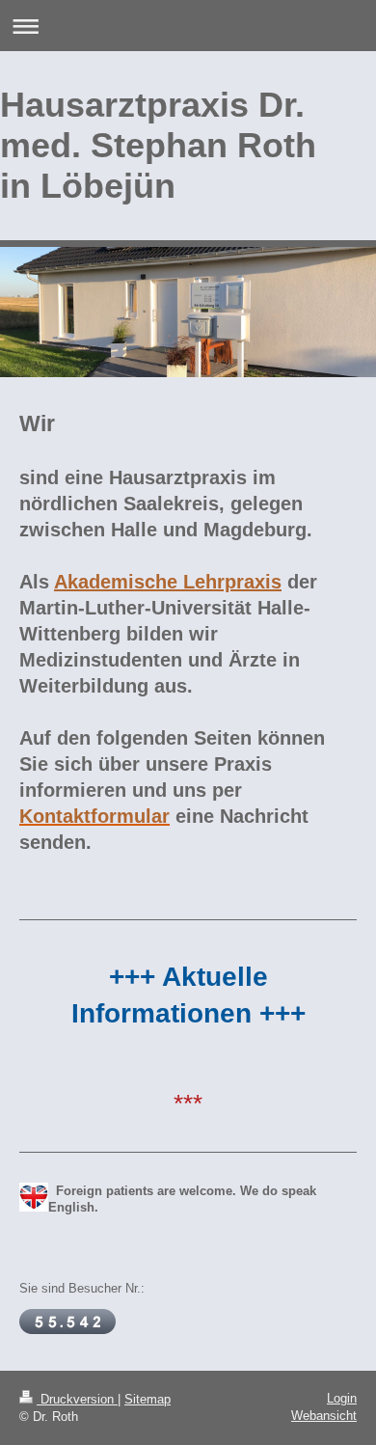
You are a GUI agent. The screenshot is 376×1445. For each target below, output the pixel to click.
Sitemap (147, 1399)
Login (342, 1398)
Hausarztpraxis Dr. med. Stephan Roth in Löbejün (158, 145)
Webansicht (324, 1415)
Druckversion (77, 1399)
